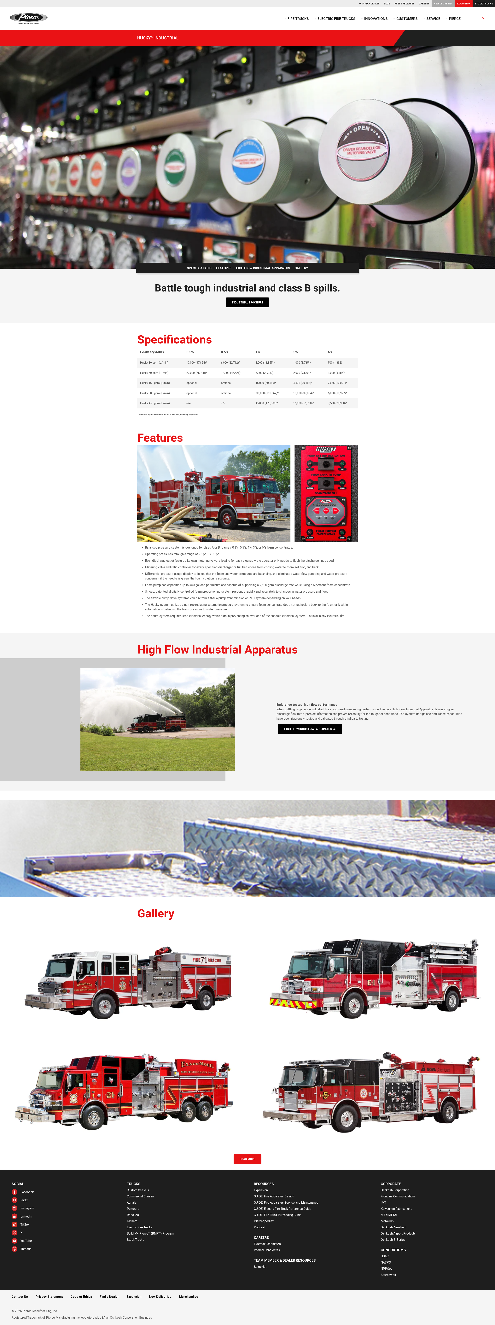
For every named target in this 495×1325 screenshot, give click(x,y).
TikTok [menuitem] (24, 1224)
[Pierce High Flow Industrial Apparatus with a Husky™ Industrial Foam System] (124, 978)
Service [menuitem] (433, 19)
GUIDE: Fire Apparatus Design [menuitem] (274, 1196)
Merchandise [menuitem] (188, 1297)
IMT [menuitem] (383, 1202)
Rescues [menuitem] (133, 1215)
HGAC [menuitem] (385, 1256)
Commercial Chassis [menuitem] (141, 1196)
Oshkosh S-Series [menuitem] (393, 1239)
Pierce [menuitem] (455, 19)
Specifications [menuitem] (199, 268)
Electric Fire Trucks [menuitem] (336, 19)
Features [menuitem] (223, 268)
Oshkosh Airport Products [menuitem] (398, 1233)
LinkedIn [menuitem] (26, 1216)
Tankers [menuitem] (132, 1221)
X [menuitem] (21, 1233)
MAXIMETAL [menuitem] (389, 1215)
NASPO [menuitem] (386, 1262)
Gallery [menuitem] (301, 268)
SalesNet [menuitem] (260, 1267)
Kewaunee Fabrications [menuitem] (396, 1209)
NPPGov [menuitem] (386, 1268)
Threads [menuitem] (26, 1249)
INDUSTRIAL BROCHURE (247, 302)
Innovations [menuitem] (376, 19)
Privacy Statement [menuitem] (49, 1297)
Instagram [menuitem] (27, 1208)
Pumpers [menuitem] (133, 1209)
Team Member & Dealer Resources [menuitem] (285, 1260)
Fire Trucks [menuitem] (298, 19)
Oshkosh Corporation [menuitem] (395, 1190)
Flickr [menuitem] (24, 1200)
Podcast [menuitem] (259, 1227)
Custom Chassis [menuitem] (138, 1190)
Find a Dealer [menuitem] (371, 3)
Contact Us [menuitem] (20, 1297)
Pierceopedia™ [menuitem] (264, 1221)
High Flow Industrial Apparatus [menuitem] (263, 268)
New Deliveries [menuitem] (443, 3)
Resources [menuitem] (264, 1184)
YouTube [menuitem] (26, 1241)
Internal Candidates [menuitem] (267, 1250)
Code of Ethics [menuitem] (81, 1297)
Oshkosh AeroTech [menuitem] (393, 1227)
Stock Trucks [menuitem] (484, 3)
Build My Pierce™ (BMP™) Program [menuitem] (150, 1233)
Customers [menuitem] (407, 19)
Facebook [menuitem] (27, 1192)
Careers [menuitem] (424, 3)
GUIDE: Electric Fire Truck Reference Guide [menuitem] (282, 1209)
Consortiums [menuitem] (393, 1250)
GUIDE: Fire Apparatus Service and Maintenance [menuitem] (286, 1202)
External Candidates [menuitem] (267, 1244)
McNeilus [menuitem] (387, 1221)
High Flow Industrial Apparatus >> (310, 729)
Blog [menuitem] (387, 3)
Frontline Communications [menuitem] (398, 1196)
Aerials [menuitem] (131, 1202)
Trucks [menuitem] (133, 1184)
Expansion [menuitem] (463, 3)
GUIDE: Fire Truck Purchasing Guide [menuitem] (277, 1215)
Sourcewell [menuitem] (388, 1275)
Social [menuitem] (18, 1184)
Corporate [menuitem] (391, 1184)
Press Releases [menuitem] (404, 3)
